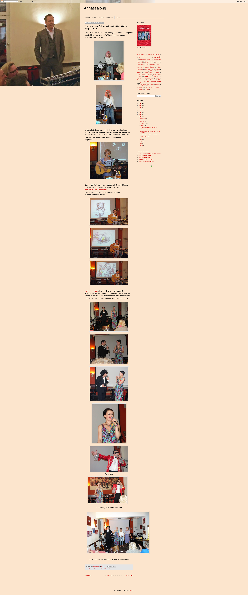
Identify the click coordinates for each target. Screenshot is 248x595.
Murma (140, 76)
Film (147, 64)
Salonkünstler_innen (109, 568)
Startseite (87, 17)
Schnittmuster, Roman (144, 157)
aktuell (94, 17)
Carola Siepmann (149, 62)
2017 (140, 107)
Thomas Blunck (151, 85)
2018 (140, 105)
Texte (138, 85)
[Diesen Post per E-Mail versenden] (108, 566)
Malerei (159, 74)
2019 (140, 103)
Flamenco (152, 64)
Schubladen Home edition (147, 84)
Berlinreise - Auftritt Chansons (146, 159)
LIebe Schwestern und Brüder (144, 74)
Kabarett (91, 568)
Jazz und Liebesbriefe (142, 71)
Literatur (154, 74)
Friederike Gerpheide (149, 67)
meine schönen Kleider (145, 155)
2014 (140, 114)
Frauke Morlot (140, 66)
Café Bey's (140, 62)
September (143, 123)
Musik (102, 568)
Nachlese (139, 78)
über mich (101, 17)
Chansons (157, 62)
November (143, 118)
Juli (141, 139)
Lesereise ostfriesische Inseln (146, 161)
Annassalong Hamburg (145, 59)
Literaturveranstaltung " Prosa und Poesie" (150, 153)
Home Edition (156, 69)
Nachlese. (157, 78)
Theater (144, 86)
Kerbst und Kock (91, 291)
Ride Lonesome (141, 79)
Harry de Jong (148, 69)
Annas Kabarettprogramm (145, 57)
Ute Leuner (149, 87)
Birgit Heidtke (147, 61)
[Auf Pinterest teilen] (115, 566)
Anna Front (140, 56)
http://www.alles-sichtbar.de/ (96, 190)
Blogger (132, 590)
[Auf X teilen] (112, 566)
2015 (140, 112)
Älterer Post (129, 575)
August (142, 125)
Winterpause (140, 89)
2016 (140, 110)
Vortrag (157, 87)
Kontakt (118, 17)
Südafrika (157, 84)
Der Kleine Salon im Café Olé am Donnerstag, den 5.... (148, 128)
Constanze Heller (141, 64)
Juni (141, 141)
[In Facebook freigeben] (114, 566)
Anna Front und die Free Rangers (153, 56)
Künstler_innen (148, 72)
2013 (140, 117)
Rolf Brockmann (151, 79)
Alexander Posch (141, 54)
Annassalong (95, 8)
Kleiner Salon (97, 568)
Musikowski (156, 76)
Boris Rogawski (156, 61)
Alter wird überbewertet (153, 54)
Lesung (157, 72)
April (141, 146)
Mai (141, 143)
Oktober (142, 121)
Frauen (158, 64)
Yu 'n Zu (147, 89)
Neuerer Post (88, 575)
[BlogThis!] (110, 566)
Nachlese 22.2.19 (149, 78)
